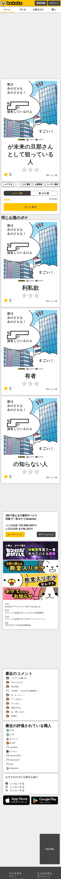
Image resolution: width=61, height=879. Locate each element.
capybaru (14, 747)
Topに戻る (49, 849)
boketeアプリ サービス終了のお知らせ (23, 605)
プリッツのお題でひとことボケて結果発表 (24, 611)
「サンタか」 (15, 703)
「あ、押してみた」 (17, 712)
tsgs (11, 764)
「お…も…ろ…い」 (17, 695)
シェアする (7, 184)
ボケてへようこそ (46, 534)
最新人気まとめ (43, 876)
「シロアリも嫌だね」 (18, 678)
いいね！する (16, 783)
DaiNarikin (14, 768)
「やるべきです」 (17, 682)
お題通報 (38, 184)
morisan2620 (15, 755)
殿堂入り (13, 876)
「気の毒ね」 (15, 686)
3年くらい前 (51, 175)
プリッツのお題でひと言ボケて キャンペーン (25, 618)
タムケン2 (14, 739)
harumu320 (15, 760)
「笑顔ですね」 (16, 707)
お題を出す (38, 9)
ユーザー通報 (52, 184)
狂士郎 (12, 743)
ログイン (54, 3)
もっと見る (30, 207)
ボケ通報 (26, 184)
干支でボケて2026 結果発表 (18, 624)
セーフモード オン (15, 534)
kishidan (53, 199)
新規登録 (41, 3)
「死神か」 (14, 716)
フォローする (16, 786)
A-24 (12, 730)
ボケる (22, 9)
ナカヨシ (13, 751)
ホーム (7, 9)
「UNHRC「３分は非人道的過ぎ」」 (25, 691)
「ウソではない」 (17, 699)
